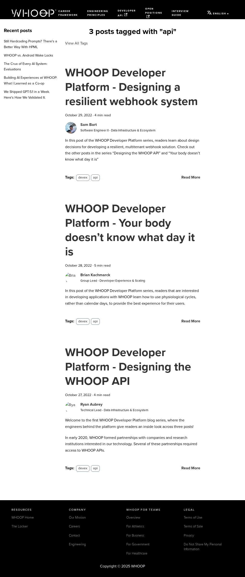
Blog (44, 13)
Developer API (127, 13)
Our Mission (77, 517)
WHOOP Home (22, 517)
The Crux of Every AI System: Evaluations (25, 67)
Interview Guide (180, 13)
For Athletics (135, 526)
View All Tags (76, 43)
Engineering (77, 544)
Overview (133, 517)
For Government (138, 544)
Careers (74, 526)
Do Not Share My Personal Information (203, 546)
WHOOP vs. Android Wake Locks (28, 55)
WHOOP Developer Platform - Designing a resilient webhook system (131, 87)
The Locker (19, 526)
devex (82, 177)
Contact (74, 535)
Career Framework (68, 13)
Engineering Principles (97, 13)
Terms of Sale (193, 526)
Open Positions (153, 10)
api (95, 177)
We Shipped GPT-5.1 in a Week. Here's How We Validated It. (27, 95)
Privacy (189, 535)
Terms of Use (193, 517)
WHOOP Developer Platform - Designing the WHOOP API (128, 367)
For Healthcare (136, 553)
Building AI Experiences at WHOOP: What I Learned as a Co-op (30, 80)
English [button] (219, 13)
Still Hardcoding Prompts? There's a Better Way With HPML (30, 44)
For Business (135, 535)
